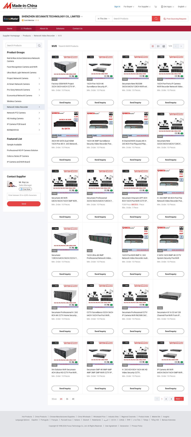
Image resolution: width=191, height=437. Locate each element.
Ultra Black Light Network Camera (21, 72)
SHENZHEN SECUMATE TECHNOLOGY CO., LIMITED (51, 16)
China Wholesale (84, 416)
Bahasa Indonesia (168, 420)
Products (27, 28)
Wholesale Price (99, 416)
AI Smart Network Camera (18, 84)
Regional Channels (129, 416)
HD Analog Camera (15, 118)
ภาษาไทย (136, 420)
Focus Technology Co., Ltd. (77, 426)
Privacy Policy (137, 426)
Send (24, 203)
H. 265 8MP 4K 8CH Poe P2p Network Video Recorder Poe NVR (169, 201)
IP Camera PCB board (16, 124)
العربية (106, 420)
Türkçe (145, 420)
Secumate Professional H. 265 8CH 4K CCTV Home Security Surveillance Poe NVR (65, 315)
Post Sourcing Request (176, 18)
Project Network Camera (17, 78)
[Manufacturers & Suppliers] (21, 5)
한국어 (113, 420)
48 (73, 399)
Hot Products (27, 416)
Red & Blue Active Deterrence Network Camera (23, 59)
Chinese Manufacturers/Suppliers (62, 416)
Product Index (144, 416)
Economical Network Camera (19, 95)
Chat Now (26, 189)
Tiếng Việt (155, 420)
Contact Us (77, 28)
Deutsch (86, 420)
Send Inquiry (65, 102)
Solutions (60, 28)
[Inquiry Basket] (156, 6)
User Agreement (111, 426)
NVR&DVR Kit (13, 130)
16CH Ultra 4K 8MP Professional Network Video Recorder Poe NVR (99, 258)
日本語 (121, 420)
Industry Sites (113, 416)
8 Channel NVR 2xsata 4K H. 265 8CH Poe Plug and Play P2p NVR (134, 143)
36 (67, 399)
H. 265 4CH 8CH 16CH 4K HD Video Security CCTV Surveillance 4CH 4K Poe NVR (135, 372)
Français (54, 420)
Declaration (124, 426)
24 (61, 399)
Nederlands (96, 420)
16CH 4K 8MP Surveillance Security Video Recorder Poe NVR (99, 143)
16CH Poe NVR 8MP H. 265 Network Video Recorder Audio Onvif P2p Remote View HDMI (135, 258)
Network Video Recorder (17, 107)
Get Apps (167, 6)
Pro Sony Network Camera (18, 89)
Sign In (117, 6)
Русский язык (66, 420)
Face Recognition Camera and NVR (22, 66)
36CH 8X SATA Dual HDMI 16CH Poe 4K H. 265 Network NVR (64, 143)
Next (178, 398)
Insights (166, 416)
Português (45, 420)
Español (35, 420)
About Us (44, 28)
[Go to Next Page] (181, 46)
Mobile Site (156, 416)
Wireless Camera (14, 101)
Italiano (77, 420)
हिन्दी (128, 420)
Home (9, 28)
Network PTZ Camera (16, 112)
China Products (41, 416)
